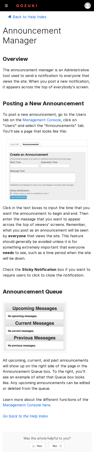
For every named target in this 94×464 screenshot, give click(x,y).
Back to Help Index (29, 17)
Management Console (42, 120)
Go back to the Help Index (25, 416)
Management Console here (26, 405)
